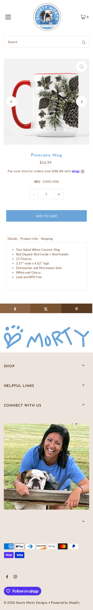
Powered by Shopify (65, 602)
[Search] (83, 42)
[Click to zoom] (81, 66)
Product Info (29, 239)
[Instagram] (15, 577)
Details (13, 239)
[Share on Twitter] (45, 308)
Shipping (47, 239)
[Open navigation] (8, 17)
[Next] (81, 101)
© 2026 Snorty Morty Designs (26, 602)
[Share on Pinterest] (76, 308)
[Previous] (11, 101)
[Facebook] (7, 577)
